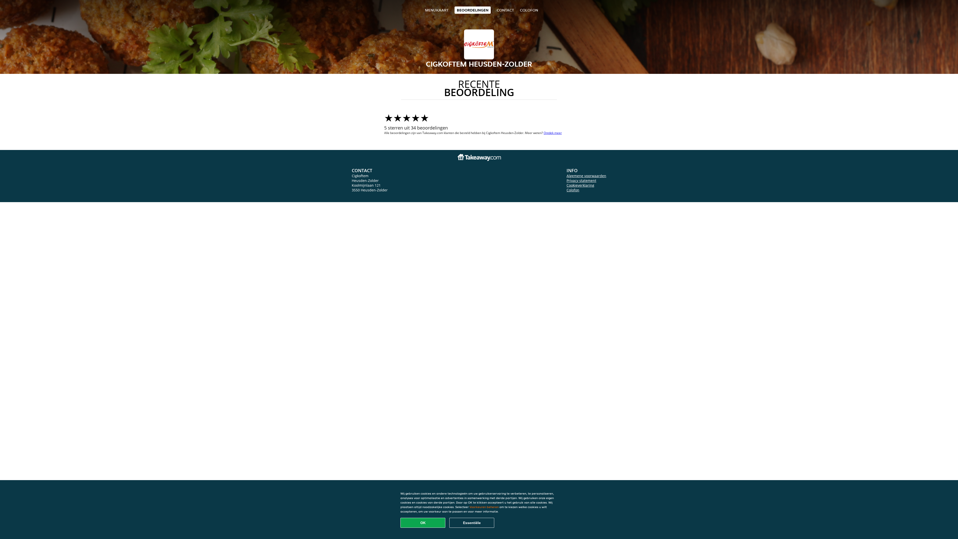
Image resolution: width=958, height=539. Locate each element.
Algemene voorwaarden (586, 175)
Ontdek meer (553, 133)
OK (423, 523)
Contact (505, 10)
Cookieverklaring (580, 185)
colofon (529, 10)
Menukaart (437, 10)
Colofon (573, 190)
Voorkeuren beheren (484, 507)
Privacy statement (581, 180)
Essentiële (472, 523)
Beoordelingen (472, 10)
